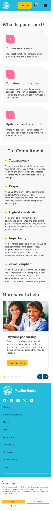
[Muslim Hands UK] (6, 5)
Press (6, 429)
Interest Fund (10, 459)
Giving (6, 407)
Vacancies (8, 437)
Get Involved (9, 452)
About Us (7, 422)
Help (5, 467)
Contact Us (8, 444)
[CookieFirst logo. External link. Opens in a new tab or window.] (3, 481)
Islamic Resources (12, 414)
